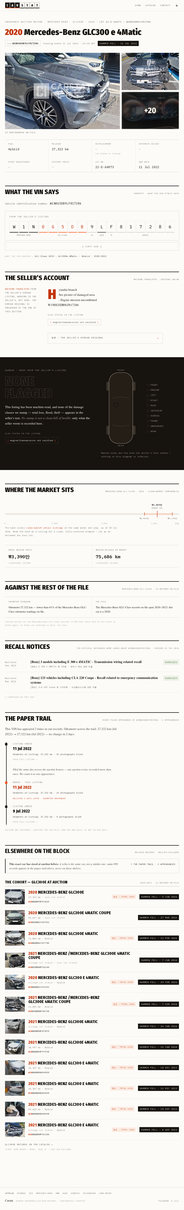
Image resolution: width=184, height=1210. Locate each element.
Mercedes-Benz (58, 22)
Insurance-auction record (24, 22)
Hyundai (21, 1193)
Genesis (75, 1193)
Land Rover (105, 1193)
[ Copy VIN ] (92, 246)
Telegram (163, 1201)
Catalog (150, 5)
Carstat (9, 1200)
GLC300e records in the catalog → (29, 1144)
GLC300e (78, 22)
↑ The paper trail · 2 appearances (153, 864)
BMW (57, 1193)
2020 (91, 22)
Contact (165, 5)
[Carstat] (22, 5)
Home (138, 5)
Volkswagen (89, 1193)
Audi (65, 1193)
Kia (31, 1193)
